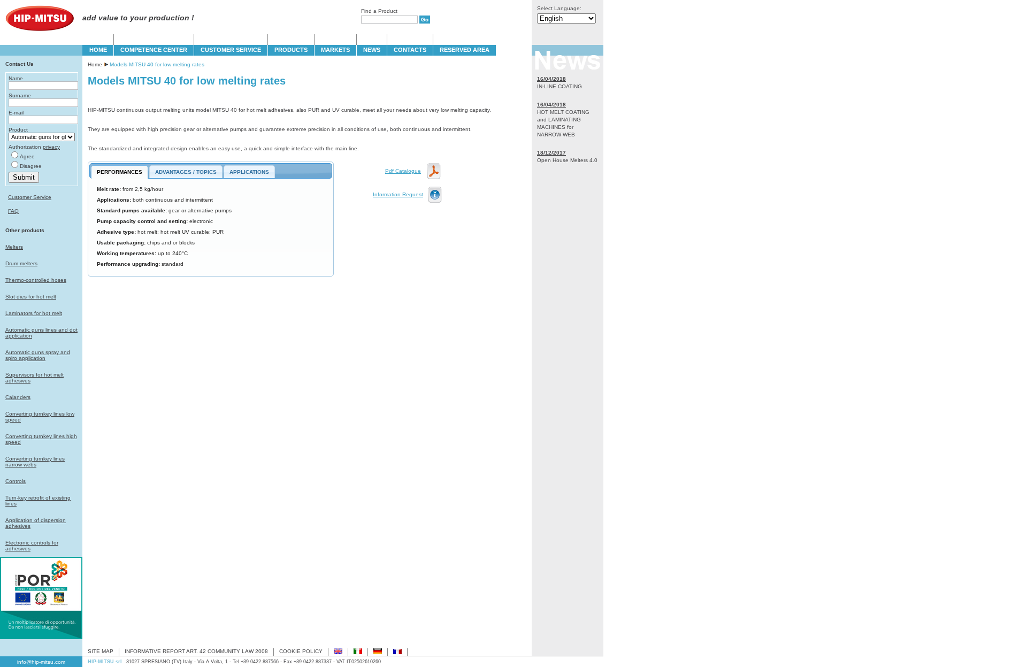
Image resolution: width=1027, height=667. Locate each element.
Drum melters (21, 263)
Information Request (398, 194)
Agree (27, 156)
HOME (98, 50)
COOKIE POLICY (301, 651)
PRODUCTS (291, 50)
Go (424, 19)
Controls (15, 481)
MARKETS (335, 50)
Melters (14, 247)
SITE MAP (100, 651)
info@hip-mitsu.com (41, 662)
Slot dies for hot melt (30, 297)
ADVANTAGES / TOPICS (186, 172)
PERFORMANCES (119, 172)
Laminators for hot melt (33, 313)
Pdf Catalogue (403, 171)
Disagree (31, 166)
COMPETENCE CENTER (153, 50)
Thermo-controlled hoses (35, 280)
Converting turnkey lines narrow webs (35, 461)
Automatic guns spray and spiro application (37, 355)
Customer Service (29, 197)
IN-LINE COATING (559, 86)
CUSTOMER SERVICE (231, 50)
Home (95, 64)
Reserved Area (464, 50)
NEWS (371, 50)
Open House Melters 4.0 (567, 160)
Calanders (17, 397)
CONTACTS (410, 50)
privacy (51, 147)
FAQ (13, 211)
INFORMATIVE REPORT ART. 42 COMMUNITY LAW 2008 (196, 651)
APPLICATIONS (249, 172)
